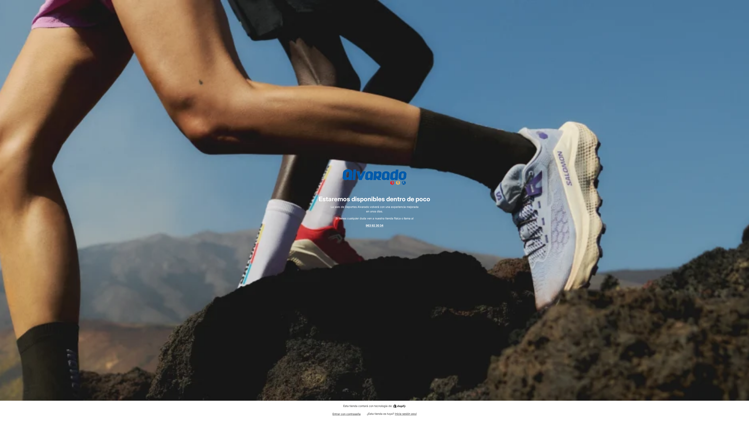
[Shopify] (399, 406)
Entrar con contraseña (346, 414)
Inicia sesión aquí (406, 413)
